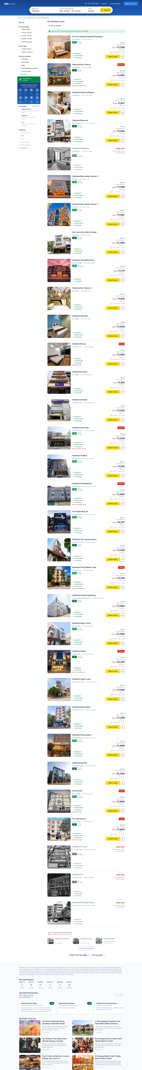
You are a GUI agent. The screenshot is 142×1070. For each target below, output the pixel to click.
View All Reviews (25, 997)
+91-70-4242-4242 (93, 3)
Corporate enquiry (115, 3)
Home (19, 18)
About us (104, 3)
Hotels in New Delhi (28, 18)
